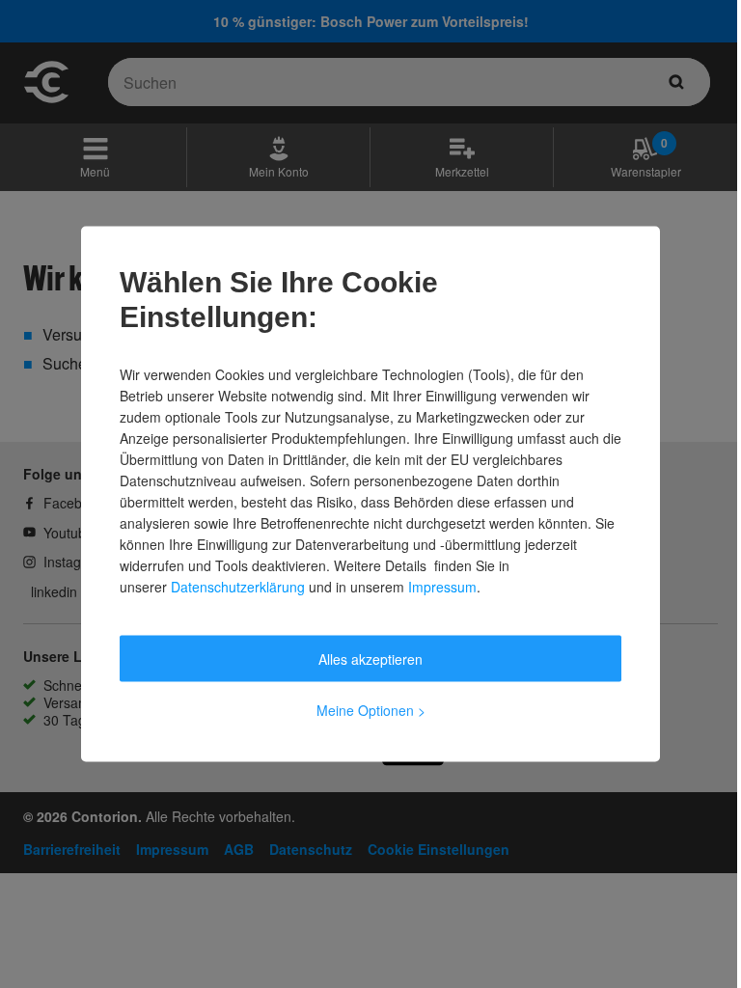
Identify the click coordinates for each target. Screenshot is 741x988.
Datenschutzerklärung (238, 586)
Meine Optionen (370, 710)
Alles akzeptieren (370, 659)
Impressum (442, 586)
